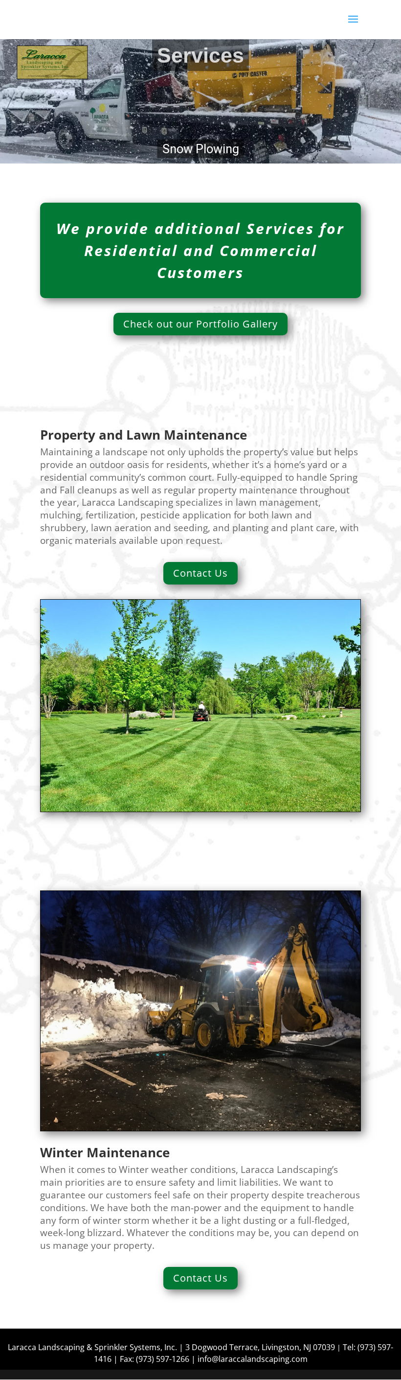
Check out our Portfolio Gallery (200, 323)
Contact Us (200, 573)
